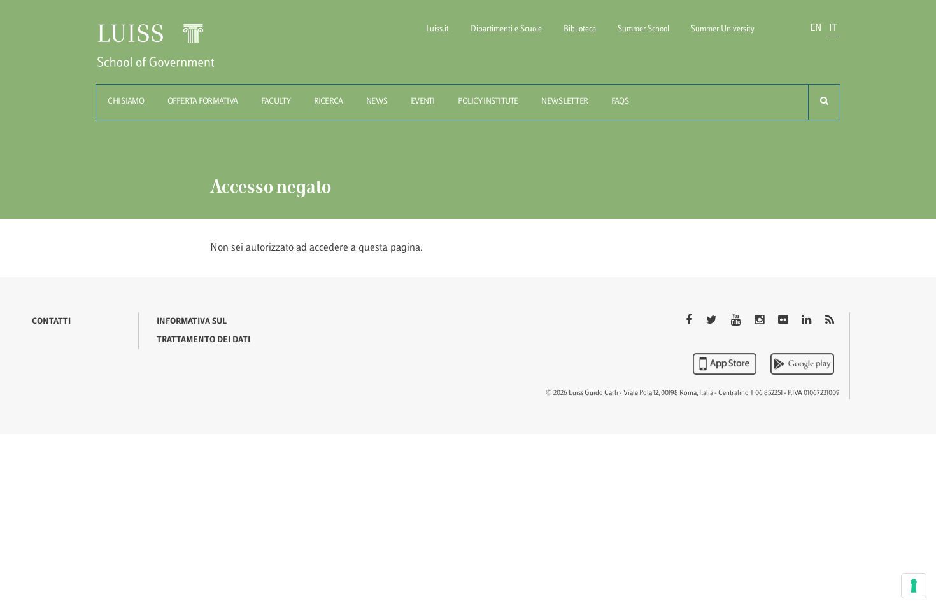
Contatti (51, 322)
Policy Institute (488, 102)
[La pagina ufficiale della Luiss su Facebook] (690, 321)
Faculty (275, 102)
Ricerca (328, 102)
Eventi (423, 102)
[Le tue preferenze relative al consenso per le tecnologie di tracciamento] (914, 586)
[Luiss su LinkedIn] (808, 321)
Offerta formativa (202, 102)
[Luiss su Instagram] (761, 321)
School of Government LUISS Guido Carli (166, 53)
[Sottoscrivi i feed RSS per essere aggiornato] (829, 321)
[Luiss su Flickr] (784, 321)
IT (833, 28)
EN (815, 28)
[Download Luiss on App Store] (726, 364)
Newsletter (564, 102)
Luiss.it (437, 29)
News (376, 102)
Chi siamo (126, 102)
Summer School (643, 29)
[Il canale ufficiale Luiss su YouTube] (737, 321)
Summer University (723, 29)
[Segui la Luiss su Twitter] (713, 321)
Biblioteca (580, 29)
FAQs (619, 102)
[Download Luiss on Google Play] (802, 364)
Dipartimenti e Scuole (506, 29)
